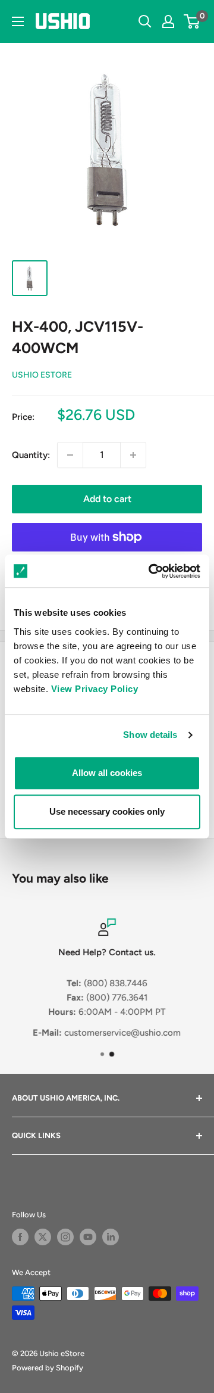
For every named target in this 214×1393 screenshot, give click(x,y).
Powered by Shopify (47, 1367)
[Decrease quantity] (70, 455)
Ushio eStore (42, 375)
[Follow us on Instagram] (65, 1237)
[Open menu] (18, 21)
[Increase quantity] (133, 455)
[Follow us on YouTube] (88, 1237)
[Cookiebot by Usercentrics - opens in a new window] (151, 571)
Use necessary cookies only (107, 811)
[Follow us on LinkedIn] (110, 1237)
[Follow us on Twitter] (42, 1237)
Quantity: (31, 455)
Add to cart (107, 498)
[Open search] (145, 21)
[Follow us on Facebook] (20, 1237)
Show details (150, 735)
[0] (192, 21)
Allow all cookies (107, 773)
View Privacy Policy (95, 689)
